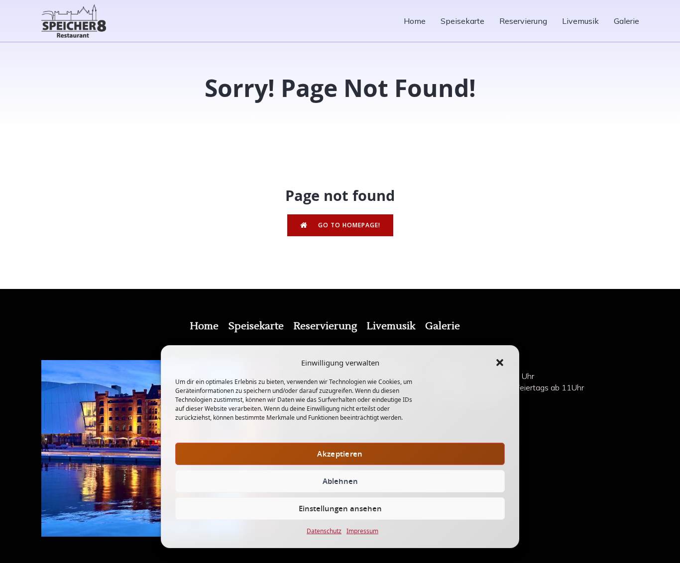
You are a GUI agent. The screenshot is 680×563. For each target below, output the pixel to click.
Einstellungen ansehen (340, 508)
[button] (500, 363)
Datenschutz (324, 531)
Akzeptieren (339, 454)
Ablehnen (340, 481)
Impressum (362, 531)
